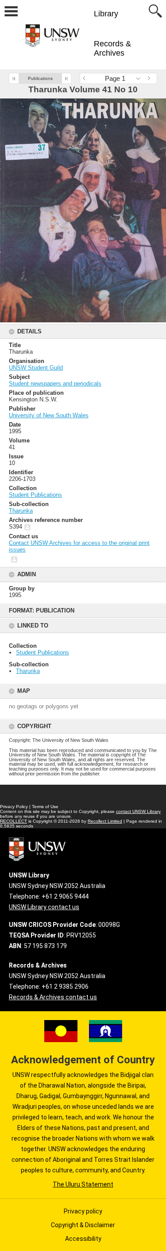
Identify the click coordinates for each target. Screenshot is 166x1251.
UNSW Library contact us (44, 907)
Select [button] (140, 78)
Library (106, 13)
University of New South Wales (49, 415)
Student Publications (42, 652)
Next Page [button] (150, 78)
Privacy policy (83, 1211)
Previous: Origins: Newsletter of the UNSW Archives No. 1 (14, 78)
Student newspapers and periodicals (55, 383)
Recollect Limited (105, 821)
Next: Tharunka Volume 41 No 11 (66, 78)
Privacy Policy (14, 806)
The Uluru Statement (83, 1184)
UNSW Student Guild (36, 367)
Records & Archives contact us (53, 997)
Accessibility (83, 1238)
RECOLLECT (13, 821)
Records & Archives (112, 48)
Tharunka (28, 671)
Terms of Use (45, 806)
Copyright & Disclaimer (83, 1224)
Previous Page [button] (86, 78)
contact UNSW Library (138, 811)
